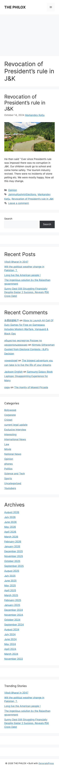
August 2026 (11, 512)
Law (6, 444)
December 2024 (13, 610)
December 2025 (13, 551)
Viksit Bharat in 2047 (16, 261)
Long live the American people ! (22, 275)
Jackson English (13, 371)
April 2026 (10, 531)
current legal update (15, 424)
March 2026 (11, 536)
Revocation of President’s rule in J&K (24, 103)
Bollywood (10, 410)
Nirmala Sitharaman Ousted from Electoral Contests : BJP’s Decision (29, 349)
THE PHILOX (15, 7)
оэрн (7, 387)
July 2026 (10, 517)
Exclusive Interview (15, 429)
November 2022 (13, 658)
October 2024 (12, 619)
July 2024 (10, 634)
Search (8, 218)
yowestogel (10, 360)
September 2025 (14, 566)
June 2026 (10, 522)
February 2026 (12, 541)
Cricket (8, 419)
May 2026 (10, 526)
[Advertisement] (29, 34)
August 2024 (11, 629)
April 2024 (10, 649)
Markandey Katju (35, 115)
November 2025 (13, 556)
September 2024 (14, 624)
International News (15, 439)
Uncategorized (12, 483)
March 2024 (11, 653)
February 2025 (12, 600)
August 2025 (11, 570)
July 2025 (9, 575)
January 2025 (12, 605)
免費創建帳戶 (11, 320)
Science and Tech (14, 473)
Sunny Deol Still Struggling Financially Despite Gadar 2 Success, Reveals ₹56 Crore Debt (26, 292)
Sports (8, 478)
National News (12, 454)
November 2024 (13, 614)
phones (8, 463)
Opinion (12, 190)
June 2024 (10, 639)
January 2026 (12, 546)
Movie (7, 449)
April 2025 (10, 590)
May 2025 (10, 585)
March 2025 (11, 595)
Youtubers (10, 488)
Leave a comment (18, 203)
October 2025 (12, 561)
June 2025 (10, 580)
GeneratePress (46, 763)
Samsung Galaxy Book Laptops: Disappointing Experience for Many (28, 376)
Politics (8, 468)
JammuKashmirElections (22, 194)
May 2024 (10, 644)
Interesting (10, 434)
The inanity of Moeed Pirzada (31, 387)
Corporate (10, 415)
